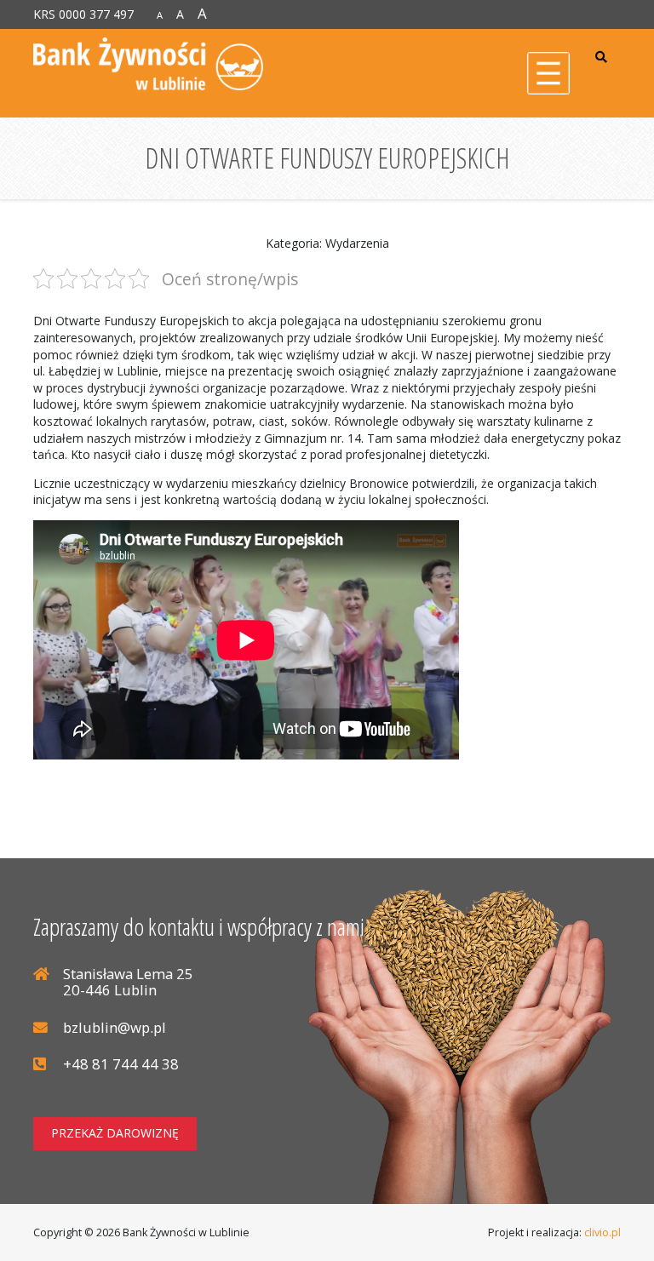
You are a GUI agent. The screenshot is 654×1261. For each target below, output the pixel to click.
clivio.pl (602, 1232)
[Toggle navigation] (548, 73)
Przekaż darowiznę (115, 1133)
